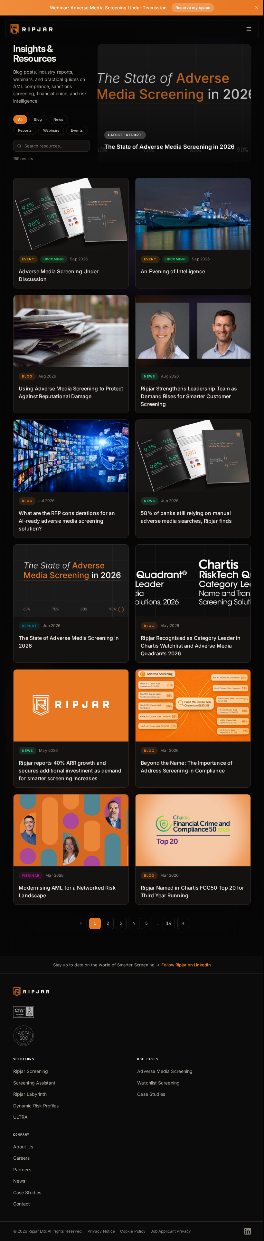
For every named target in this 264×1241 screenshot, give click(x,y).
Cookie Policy (133, 1231)
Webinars (51, 130)
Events (77, 130)
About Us (23, 1146)
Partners (22, 1169)
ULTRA (20, 1117)
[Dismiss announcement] (256, 7)
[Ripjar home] (31, 29)
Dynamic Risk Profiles (36, 1105)
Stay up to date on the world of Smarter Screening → (132, 964)
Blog (38, 119)
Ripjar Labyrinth (30, 1094)
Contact (21, 1203)
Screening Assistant (34, 1082)
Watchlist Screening (158, 1082)
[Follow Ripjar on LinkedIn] (247, 1231)
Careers (21, 1158)
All (20, 119)
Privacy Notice (101, 1231)
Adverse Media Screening (165, 1071)
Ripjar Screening (30, 1071)
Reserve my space (192, 7)
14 (168, 923)
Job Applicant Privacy (171, 1231)
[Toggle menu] (244, 29)
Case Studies (151, 1094)
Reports (25, 130)
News (58, 119)
